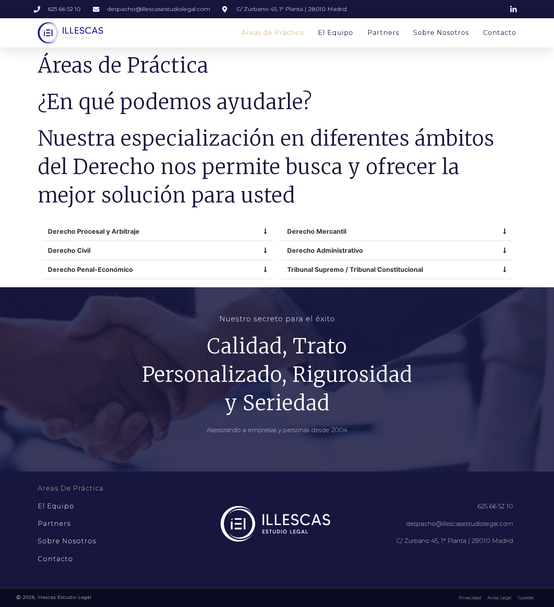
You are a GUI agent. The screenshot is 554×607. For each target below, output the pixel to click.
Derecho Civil (69, 250)
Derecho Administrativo (325, 250)
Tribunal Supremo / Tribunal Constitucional (355, 269)
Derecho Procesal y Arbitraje (94, 231)
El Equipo (335, 33)
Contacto (499, 33)
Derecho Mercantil (316, 231)
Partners (383, 33)
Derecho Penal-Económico (90, 269)
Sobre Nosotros (441, 33)
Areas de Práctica (272, 33)
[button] (157, 231)
